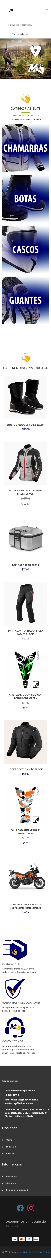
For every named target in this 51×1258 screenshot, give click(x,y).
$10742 (25, 498)
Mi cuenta (11, 1146)
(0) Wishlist (22, 34)
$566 (25, 703)
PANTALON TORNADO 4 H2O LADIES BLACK (25, 632)
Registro (10, 1153)
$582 (25, 838)
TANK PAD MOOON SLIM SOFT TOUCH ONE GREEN (25, 696)
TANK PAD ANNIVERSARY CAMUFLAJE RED (25, 831)
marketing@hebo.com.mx (18, 1103)
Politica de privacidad (17, 1190)
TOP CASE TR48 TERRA (25, 565)
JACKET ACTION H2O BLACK (25, 769)
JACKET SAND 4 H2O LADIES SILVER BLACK (25, 492)
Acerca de (11, 1176)
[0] (9, 11)
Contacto (11, 1183)
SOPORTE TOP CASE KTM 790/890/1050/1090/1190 (25, 906)
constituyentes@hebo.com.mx (21, 1099)
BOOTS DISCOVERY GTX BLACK (25, 425)
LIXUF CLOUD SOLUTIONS (36, 1252)
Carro (9, 1140)
